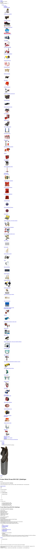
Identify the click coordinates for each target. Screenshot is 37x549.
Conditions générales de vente (6, 529)
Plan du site (3, 527)
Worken (1, 0)
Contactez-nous (4, 531)
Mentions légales (4, 530)
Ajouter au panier (5, 492)
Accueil (5, 5)
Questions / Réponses (5, 525)
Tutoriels (5, 438)
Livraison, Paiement (5, 526)
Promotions (5, 6)
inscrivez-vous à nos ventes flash (6, 532)
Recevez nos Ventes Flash (14, 439)
